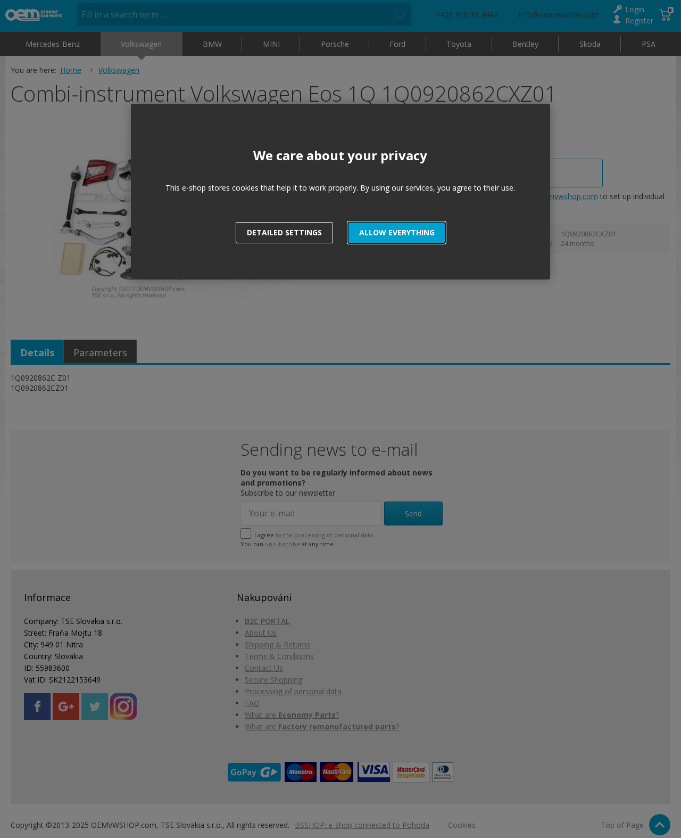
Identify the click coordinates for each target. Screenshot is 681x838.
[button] (396, 232)
